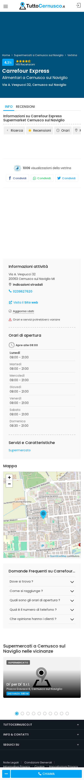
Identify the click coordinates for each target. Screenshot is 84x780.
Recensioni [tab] (25, 106)
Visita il (25, 302)
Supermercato (20, 450)
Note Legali (11, 762)
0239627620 (22, 291)
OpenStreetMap (58, 556)
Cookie (39, 767)
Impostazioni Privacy (63, 767)
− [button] (9, 484)
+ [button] (9, 477)
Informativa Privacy (16, 767)
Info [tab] (8, 106)
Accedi (78, 5)
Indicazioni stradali (28, 284)
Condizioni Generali (38, 762)
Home (6, 55)
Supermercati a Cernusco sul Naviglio (39, 55)
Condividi (19, 178)
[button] (17, 713)
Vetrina (72, 55)
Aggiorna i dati (23, 311)
